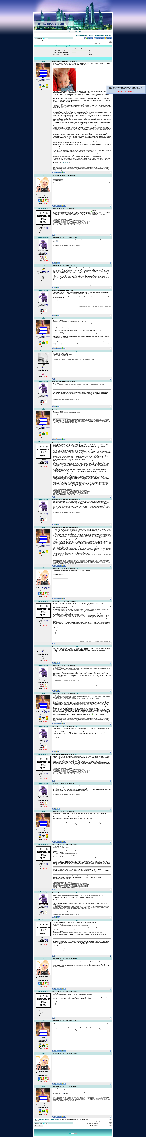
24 (76, 892)
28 (76, 1020)
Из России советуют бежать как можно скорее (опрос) (72, 41)
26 (76, 958)
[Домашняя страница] (58, 172)
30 (76, 1086)
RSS (80, 31)
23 (76, 844)
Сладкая (43, 351)
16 (77, 646)
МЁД (43, 175)
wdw (46, 40)
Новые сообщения (81, 35)
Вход (77, 31)
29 (76, 1053)
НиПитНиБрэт (43, 237)
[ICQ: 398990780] (63, 206)
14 (77, 568)
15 (77, 601)
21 (76, 783)
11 (79, 442)
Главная (67, 31)
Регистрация (72, 31)
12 (79, 499)
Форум (35, 41)
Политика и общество (54, 41)
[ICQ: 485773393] (57, 287)
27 (76, 991)
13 (79, 527)
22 (76, 811)
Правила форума (99, 35)
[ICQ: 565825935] (57, 263)
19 (76, 726)
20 (76, 754)
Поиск (106, 35)
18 (77, 693)
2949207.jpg (65, 162)
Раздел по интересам (43, 41)
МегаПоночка (43, 208)
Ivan (43, 265)
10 (77, 409)
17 (77, 665)
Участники (90, 35)
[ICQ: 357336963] (63, 172)
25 (76, 920)
